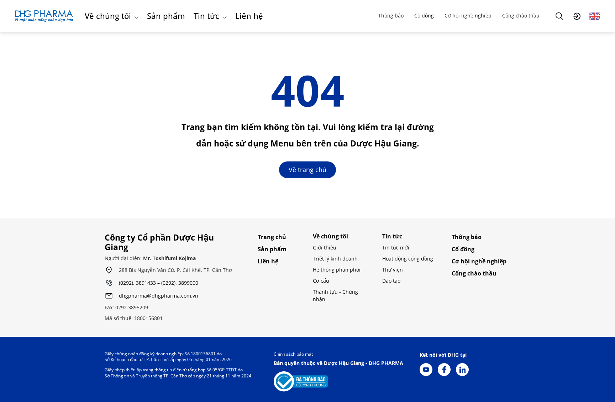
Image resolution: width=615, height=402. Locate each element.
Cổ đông (424, 15)
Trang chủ (272, 237)
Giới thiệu (324, 247)
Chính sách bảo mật (293, 354)
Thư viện (392, 269)
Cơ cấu (321, 280)
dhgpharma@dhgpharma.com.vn (158, 296)
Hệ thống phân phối (337, 269)
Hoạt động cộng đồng (407, 258)
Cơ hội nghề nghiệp (468, 15)
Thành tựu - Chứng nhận (335, 295)
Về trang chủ (307, 169)
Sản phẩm (166, 15)
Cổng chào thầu (521, 15)
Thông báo (391, 15)
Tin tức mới (395, 247)
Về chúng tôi (108, 15)
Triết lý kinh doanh (335, 258)
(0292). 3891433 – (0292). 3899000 (158, 283)
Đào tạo (391, 280)
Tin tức (206, 15)
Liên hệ (249, 15)
